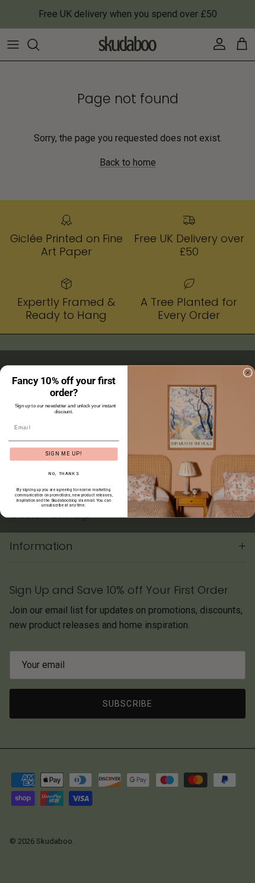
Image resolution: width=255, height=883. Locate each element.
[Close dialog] (247, 372)
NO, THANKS (64, 473)
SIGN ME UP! (63, 454)
